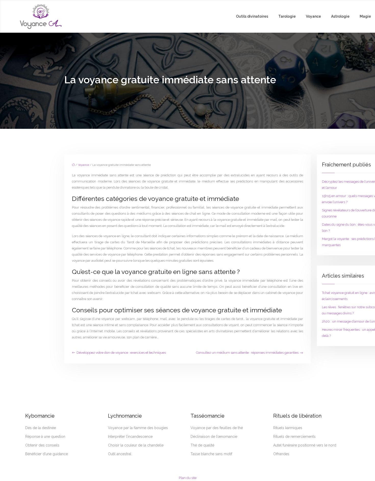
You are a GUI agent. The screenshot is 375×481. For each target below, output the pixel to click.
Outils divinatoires (252, 16)
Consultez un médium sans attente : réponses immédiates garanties (247, 352)
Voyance (313, 16)
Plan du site (187, 478)
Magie (365, 16)
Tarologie (287, 16)
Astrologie (340, 16)
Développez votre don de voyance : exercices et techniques (121, 352)
